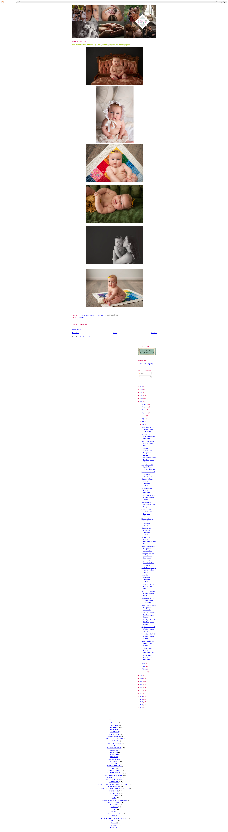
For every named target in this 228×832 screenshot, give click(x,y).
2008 (141, 708)
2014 (141, 690)
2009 (141, 705)
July (143, 419)
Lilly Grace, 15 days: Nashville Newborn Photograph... (148, 563)
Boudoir (114, 741)
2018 (141, 678)
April (143, 663)
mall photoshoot (114, 779)
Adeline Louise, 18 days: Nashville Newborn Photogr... (149, 570)
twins (114, 823)
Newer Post (75, 333)
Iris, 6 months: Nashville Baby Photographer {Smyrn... (148, 629)
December (145, 404)
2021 (141, 398)
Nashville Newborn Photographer (114, 789)
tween (114, 820)
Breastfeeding (114, 743)
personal (114, 795)
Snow (114, 809)
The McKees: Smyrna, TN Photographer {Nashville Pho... (148, 600)
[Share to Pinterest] (117, 315)
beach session (114, 736)
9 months (114, 729)
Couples (114, 752)
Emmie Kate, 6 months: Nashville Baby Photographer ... (148, 490)
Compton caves (114, 750)
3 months (114, 725)
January (144, 672)
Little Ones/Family (113, 775)
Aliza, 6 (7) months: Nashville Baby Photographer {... (147, 657)
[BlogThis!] (112, 315)
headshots (115, 764)
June (143, 421)
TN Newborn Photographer (113, 818)
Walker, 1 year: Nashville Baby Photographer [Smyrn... (149, 622)
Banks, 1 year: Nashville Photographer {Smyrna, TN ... (148, 474)
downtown (114, 754)
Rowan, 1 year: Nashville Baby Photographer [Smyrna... (149, 636)
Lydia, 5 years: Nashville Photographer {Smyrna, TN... (148, 549)
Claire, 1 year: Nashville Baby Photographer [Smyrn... (148, 615)
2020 (141, 401)
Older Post (154, 333)
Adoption (114, 732)
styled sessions (114, 814)
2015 (141, 687)
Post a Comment (76, 329)
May (143, 424)
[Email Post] (107, 315)
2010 (141, 702)
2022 (141, 395)
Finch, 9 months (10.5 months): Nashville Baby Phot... (148, 643)
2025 (141, 387)
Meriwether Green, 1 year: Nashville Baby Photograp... (148, 504)
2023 (141, 393)
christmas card (114, 748)
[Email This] (110, 315)
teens (114, 816)
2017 (141, 681)
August (144, 416)
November (145, 407)
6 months (81, 317)
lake (114, 768)
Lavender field (114, 770)
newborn (113, 791)
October (144, 410)
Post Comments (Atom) (86, 337)
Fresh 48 (114, 757)
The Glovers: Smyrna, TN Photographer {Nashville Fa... (148, 429)
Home (115, 333)
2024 (141, 390)
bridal (114, 745)
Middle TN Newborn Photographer (114, 784)
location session (114, 777)
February (144, 669)
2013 (141, 693)
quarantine (114, 804)
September (145, 413)
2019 (141, 675)
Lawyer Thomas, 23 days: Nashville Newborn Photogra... (148, 467)
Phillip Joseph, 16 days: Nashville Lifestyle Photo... (148, 443)
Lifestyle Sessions (114, 773)
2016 (141, 684)
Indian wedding (114, 766)
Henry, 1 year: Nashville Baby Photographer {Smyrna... (148, 497)
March (144, 666)
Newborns (113, 793)
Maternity (113, 782)
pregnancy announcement (114, 800)
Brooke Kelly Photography (145, 364)
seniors (114, 807)
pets (114, 798)
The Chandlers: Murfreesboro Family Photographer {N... (148, 436)
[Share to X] (114, 315)
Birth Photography (114, 739)
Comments (143, 377)
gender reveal (114, 759)
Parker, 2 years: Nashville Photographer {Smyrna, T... (149, 608)
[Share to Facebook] (115, 315)
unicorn (114, 825)
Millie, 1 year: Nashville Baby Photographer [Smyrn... (148, 593)
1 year (114, 723)
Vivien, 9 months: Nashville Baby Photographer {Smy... (148, 650)
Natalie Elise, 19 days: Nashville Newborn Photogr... (148, 586)
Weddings (114, 827)
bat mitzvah (114, 734)
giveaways (114, 761)
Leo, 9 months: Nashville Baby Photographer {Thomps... (149, 460)
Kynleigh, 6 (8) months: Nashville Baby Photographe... (148, 556)
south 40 (114, 811)
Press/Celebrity (114, 802)
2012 (141, 696)
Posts (141, 373)
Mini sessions (114, 786)
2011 (141, 699)
